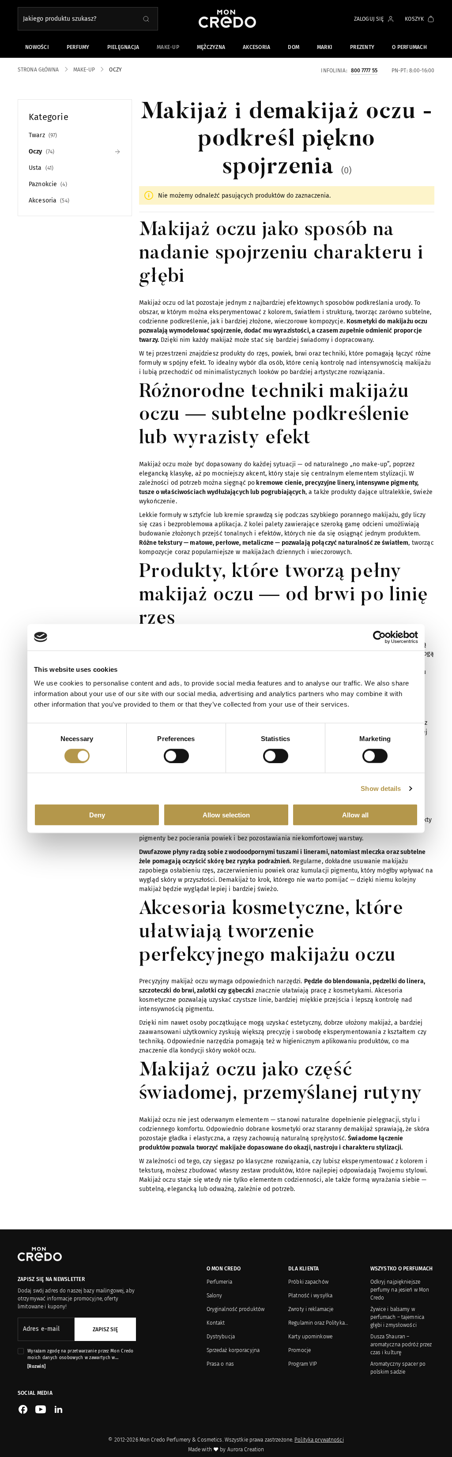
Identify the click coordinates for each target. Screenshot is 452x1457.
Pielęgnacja (123, 47)
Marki (324, 47)
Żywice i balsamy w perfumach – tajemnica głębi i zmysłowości (397, 1317)
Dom (293, 47)
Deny (97, 815)
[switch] (176, 756)
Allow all (355, 815)
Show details (381, 788)
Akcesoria (256, 47)
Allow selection (226, 815)
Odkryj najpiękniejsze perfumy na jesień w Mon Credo (399, 1290)
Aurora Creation (245, 1449)
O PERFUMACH (409, 47)
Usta (40, 168)
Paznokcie (47, 184)
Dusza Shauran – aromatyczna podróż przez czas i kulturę (401, 1344)
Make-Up (168, 47)
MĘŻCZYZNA (211, 47)
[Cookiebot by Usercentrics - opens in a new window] (379, 637)
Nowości (37, 47)
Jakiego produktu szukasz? (59, 18)
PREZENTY (362, 47)
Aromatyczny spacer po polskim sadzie (398, 1368)
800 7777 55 (364, 70)
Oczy (41, 151)
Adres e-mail (41, 1329)
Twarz (42, 135)
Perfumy (78, 47)
